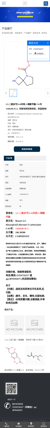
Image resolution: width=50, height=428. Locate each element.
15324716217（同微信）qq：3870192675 (25, 408)
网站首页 (18, 33)
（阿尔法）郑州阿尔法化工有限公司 (33, 420)
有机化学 (36, 33)
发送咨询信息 (27, 149)
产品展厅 (27, 33)
